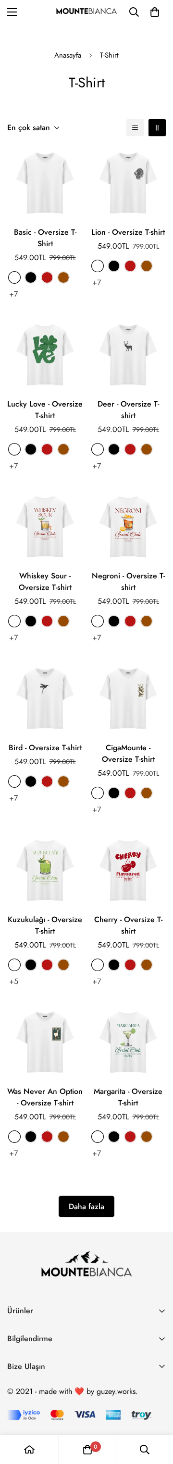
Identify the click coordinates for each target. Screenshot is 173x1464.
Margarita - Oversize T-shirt (128, 1097)
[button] (155, 12)
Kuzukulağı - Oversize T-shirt (45, 925)
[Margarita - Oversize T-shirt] (128, 1042)
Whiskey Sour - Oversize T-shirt (45, 581)
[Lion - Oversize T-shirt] (128, 183)
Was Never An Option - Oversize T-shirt (45, 1097)
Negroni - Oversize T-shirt (128, 581)
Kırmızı (47, 277)
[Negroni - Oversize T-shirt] (128, 526)
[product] (29, 1449)
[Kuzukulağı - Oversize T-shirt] (45, 870)
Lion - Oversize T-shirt (128, 232)
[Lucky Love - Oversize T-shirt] (45, 355)
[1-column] (135, 127)
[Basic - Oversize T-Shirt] (45, 183)
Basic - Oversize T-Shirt (45, 238)
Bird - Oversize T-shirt (45, 747)
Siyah (31, 277)
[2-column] (157, 127)
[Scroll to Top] (155, 1413)
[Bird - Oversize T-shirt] (45, 698)
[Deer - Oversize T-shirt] (128, 355)
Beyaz (14, 277)
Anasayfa (67, 55)
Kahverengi (63, 277)
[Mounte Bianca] (87, 12)
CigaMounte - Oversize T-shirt (128, 753)
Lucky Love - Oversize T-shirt (45, 409)
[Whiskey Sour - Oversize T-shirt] (45, 526)
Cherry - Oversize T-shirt (128, 925)
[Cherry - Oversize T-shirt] (128, 870)
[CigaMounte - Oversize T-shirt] (128, 698)
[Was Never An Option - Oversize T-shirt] (45, 1042)
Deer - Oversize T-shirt (128, 409)
